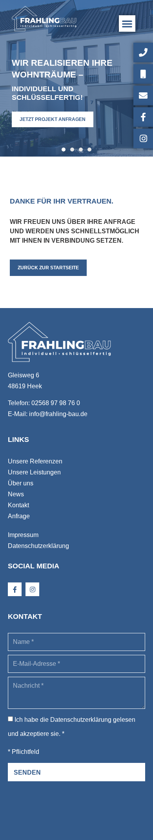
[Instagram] (32, 589)
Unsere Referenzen (35, 461)
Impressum (23, 535)
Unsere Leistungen (34, 472)
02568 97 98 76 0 (55, 403)
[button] (127, 23)
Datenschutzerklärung (38, 546)
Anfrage (19, 516)
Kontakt (18, 505)
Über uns (20, 483)
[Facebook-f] (15, 589)
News (16, 494)
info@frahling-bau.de (58, 414)
